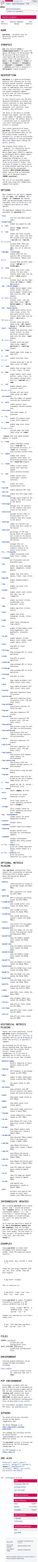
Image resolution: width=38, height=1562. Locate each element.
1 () (17, 1518)
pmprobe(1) (26, 1039)
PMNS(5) (21, 152)
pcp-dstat (17, 1532)
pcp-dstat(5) (15, 162)
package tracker (20, 1487)
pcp (14, 11)
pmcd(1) (5, 142)
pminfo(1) (15, 1039)
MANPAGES (9, 0)
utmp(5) (17, 624)
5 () (18, 1521)
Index (8, 4)
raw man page (19, 1490)
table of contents (21, 1495)
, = (10, 844)
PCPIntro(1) (23, 202)
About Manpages (18, 4)
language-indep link (21, 1484)
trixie (16, 1504)
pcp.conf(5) (25, 1401)
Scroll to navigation (9, 17)
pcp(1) (22, 194)
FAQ (27, 4)
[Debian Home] (2, 4)
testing (16, 1507)
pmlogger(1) (7, 136)
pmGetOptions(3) (21, 1407)
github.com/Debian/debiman (27, 1556)
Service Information (13, 9)
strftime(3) (14, 1371)
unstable (9, 11)
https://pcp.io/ (9, 1452)
